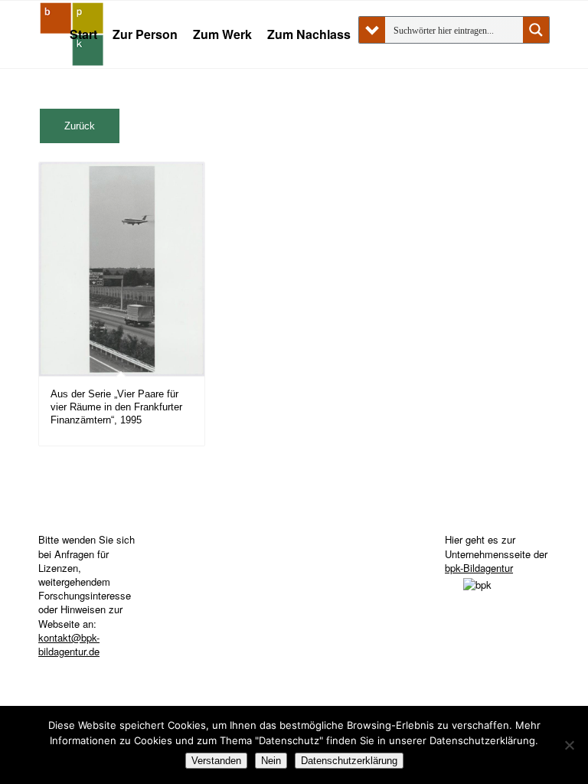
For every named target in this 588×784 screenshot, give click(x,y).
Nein (271, 760)
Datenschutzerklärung (349, 760)
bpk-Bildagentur (479, 567)
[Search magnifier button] (536, 30)
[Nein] (569, 745)
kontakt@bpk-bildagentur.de (69, 644)
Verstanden (216, 760)
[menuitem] (83, 34)
